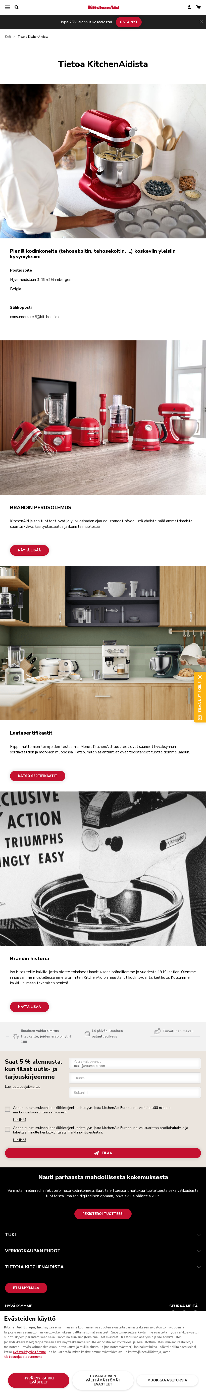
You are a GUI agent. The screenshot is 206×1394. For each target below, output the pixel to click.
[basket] (198, 7)
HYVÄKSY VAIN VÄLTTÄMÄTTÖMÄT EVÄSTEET (103, 1380)
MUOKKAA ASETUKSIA (167, 1380)
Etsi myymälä (26, 1288)
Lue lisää (19, 1120)
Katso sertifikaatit (37, 776)
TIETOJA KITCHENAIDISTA (34, 1267)
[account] (189, 7)
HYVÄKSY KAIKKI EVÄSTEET (39, 1380)
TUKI (10, 1235)
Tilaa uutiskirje (199, 697)
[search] (16, 8)
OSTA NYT (129, 22)
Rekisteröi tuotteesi (103, 1214)
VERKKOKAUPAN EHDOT (33, 1251)
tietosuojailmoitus (26, 1086)
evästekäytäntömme (29, 1352)
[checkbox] (7, 1109)
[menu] (7, 8)
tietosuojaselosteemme (23, 1357)
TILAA (106, 1153)
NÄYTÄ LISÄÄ (29, 550)
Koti (8, 36)
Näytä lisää (29, 1007)
